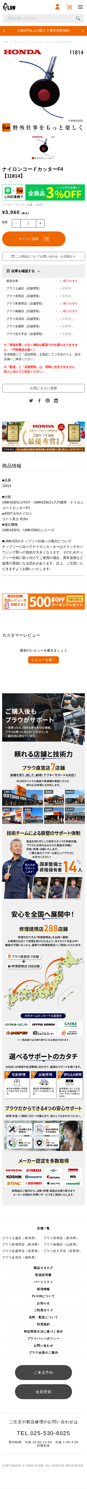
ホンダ (18, 42)
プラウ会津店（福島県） (20, 1257)
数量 (5, 222)
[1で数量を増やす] (40, 223)
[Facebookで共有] (39, 400)
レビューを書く (43, 660)
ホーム (5, 42)
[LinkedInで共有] (56, 400)
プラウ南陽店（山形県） (61, 1244)
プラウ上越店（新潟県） (20, 1238)
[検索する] (78, 18)
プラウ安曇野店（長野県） (21, 1251)
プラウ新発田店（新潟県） (21, 1244)
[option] (43, 90)
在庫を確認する (23, 271)
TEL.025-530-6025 (43, 1433)
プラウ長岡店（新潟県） (61, 1238)
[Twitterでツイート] (31, 400)
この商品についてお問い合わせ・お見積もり (46, 256)
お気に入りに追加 (43, 388)
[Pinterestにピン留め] (48, 400)
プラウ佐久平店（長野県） (63, 1251)
